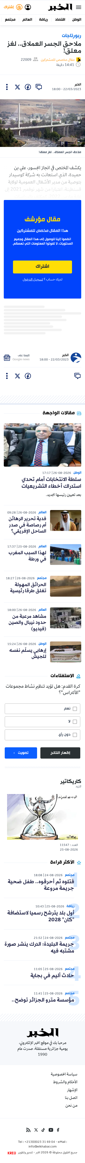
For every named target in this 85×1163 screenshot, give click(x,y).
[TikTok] (43, 1130)
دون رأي (64, 734)
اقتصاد (60, 19)
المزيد (78, 786)
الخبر (78, 85)
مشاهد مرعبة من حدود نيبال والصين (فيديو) (27, 622)
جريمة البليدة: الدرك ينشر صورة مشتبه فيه (39, 948)
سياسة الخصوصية (64, 1075)
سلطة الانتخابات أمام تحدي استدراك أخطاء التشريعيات (51, 483)
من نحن (71, 1106)
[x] (17, 87)
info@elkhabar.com (43, 1147)
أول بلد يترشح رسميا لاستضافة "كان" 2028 (40, 917)
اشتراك (42, 266)
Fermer (78, 7)
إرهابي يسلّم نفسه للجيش (27, 653)
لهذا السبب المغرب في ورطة (27, 556)
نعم (67, 708)
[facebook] (28, 87)
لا (69, 721)
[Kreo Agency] (12, 1153)
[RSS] (28, 1130)
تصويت (23, 753)
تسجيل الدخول (33, 280)
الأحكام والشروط (65, 1082)
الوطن (76, 19)
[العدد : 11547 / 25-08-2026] (42, 817)
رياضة (43, 19)
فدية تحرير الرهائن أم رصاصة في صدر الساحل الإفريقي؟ (27, 525)
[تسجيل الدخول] (28, 7)
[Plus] (7, 87)
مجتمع (10, 19)
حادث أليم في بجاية (52, 975)
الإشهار (72, 1090)
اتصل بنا (71, 1098)
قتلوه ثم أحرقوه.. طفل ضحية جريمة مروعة (41, 885)
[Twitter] (36, 1130)
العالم (27, 19)
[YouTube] (51, 1130)
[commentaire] (39, 87)
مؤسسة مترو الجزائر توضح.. (43, 1000)
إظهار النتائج (60, 753)
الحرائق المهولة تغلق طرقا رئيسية (28, 588)
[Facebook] (58, 1130)
